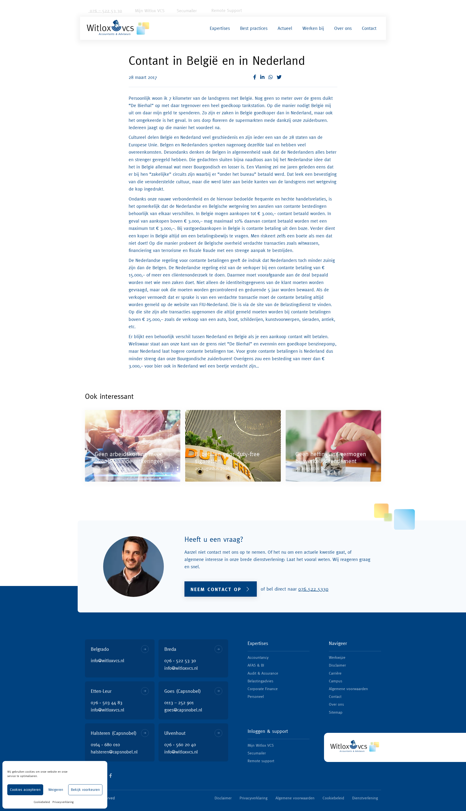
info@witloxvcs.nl (107, 660)
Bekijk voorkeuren (85, 789)
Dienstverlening (365, 798)
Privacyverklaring (63, 802)
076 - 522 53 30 (180, 660)
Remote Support (226, 10)
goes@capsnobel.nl (183, 709)
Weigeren (55, 789)
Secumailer (186, 10)
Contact (369, 28)
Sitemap (335, 712)
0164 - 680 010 (105, 744)
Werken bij (313, 28)
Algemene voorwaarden (348, 688)
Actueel (285, 28)
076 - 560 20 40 (180, 744)
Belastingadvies (260, 681)
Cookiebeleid (42, 802)
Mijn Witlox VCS (149, 10)
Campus (335, 681)
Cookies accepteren (25, 789)
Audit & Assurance (263, 673)
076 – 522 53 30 (105, 10)
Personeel (256, 696)
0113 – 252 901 (179, 702)
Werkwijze (337, 657)
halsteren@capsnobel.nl (114, 751)
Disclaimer (337, 665)
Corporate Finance (263, 688)
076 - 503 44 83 (106, 702)
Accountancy (258, 657)
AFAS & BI (256, 665)
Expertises (220, 28)
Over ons (343, 28)
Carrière (335, 673)
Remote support (261, 761)
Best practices (253, 28)
